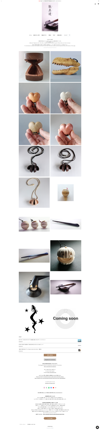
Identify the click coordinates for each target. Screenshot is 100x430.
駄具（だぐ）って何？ (36, 35)
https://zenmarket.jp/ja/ (51, 372)
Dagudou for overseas (50, 359)
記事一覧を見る (50, 355)
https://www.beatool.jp (58, 392)
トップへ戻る (50, 418)
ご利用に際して (59, 35)
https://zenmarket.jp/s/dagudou (50, 366)
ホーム (30, 35)
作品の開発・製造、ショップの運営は (44, 392)
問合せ (50, 35)
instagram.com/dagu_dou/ (50, 383)
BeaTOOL (52, 392)
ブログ (54, 35)
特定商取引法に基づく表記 (31, 424)
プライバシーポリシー (23, 424)
